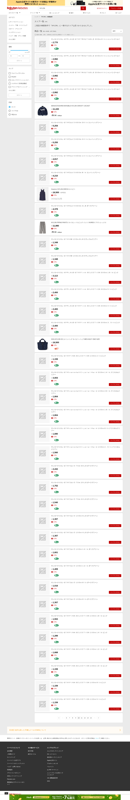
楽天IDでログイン (102, 8)
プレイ (104, 13)
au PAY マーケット (52, 769)
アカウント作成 (116, 8)
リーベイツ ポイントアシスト (16, 763)
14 (91, 718)
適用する (19, 60)
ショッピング (55, 13)
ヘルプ (119, 13)
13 (88, 718)
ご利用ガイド (11, 754)
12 (85, 718)
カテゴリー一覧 (13, 13)
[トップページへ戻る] (17, 8)
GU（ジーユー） (52, 754)
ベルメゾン (50, 766)
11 (81, 718)
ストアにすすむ (115, 49)
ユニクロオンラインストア (55, 751)
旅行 (72, 13)
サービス (87, 13)
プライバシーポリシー (13, 773)
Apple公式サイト (52, 760)
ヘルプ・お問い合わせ (13, 766)
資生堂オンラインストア (54, 757)
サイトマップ (11, 757)
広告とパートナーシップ (14, 776)
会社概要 (9, 751)
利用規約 (9, 769)
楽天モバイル (32, 754)
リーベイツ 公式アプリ (14, 760)
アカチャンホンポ (52, 763)
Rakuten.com (11, 779)
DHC (48, 781)
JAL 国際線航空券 (52, 778)
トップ (36, 16)
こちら (97, 738)
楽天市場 (30, 751)
